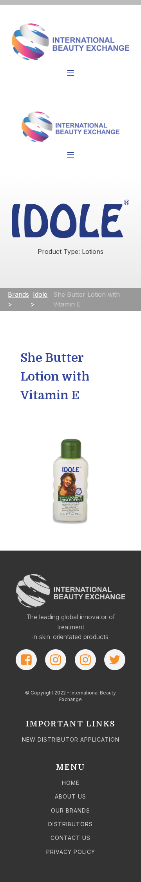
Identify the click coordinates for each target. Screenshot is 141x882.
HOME (71, 783)
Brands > (18, 299)
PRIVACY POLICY (70, 852)
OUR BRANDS (70, 810)
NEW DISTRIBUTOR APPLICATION (70, 739)
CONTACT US (70, 838)
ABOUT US (70, 796)
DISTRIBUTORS (70, 824)
